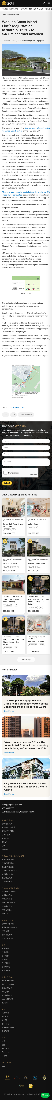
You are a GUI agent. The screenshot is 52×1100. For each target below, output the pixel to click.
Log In (4, 1066)
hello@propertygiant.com (12, 805)
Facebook (6, 1052)
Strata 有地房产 (8, 938)
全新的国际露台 (8, 863)
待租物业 (5, 849)
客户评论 (5, 1024)
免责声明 (30, 1094)
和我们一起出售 (8, 980)
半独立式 (47, 9)
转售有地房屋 (23, 9)
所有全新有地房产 (8, 859)
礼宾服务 (5, 1003)
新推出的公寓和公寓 (9, 927)
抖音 (3, 1041)
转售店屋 (5, 913)
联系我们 (5, 1031)
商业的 (4, 842)
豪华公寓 (5, 838)
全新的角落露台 (8, 867)
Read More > (9, 711)
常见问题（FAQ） (8, 1027)
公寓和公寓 (6, 835)
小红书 (4, 1056)
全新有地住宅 (13, 9)
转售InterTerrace (8, 895)
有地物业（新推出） (9, 827)
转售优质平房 (7, 910)
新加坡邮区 (6, 967)
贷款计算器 (6, 963)
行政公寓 (5, 931)
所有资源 (5, 948)
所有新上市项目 (8, 924)
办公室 (4, 1020)
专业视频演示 (7, 995)
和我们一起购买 (8, 984)
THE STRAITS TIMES (17, 407)
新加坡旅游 (6, 970)
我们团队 (5, 1016)
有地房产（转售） (8, 831)
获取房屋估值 (7, 988)
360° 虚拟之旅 (7, 999)
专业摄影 (5, 992)
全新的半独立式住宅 (9, 870)
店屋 (3, 846)
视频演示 (5, 959)
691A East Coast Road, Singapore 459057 (18, 812)
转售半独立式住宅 (8, 902)
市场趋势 (5, 952)
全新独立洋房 (7, 878)
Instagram (6, 1048)
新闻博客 (5, 956)
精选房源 (5, 9)
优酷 (3, 1045)
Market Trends (13, 15)
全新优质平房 (7, 881)
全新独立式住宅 (8, 874)
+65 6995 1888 (8, 808)
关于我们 (5, 1013)
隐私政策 (37, 1094)
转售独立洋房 (7, 906)
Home (4, 15)
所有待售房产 (7, 824)
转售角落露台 (7, 899)
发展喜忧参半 (7, 935)
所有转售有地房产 (8, 891)
